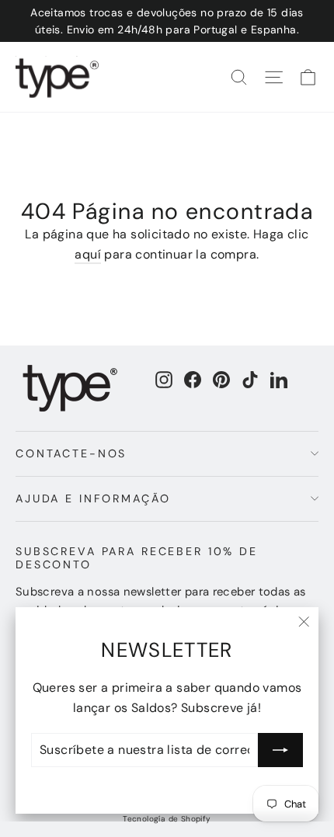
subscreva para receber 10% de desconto (137, 557)
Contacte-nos (71, 453)
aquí (88, 254)
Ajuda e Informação (93, 498)
